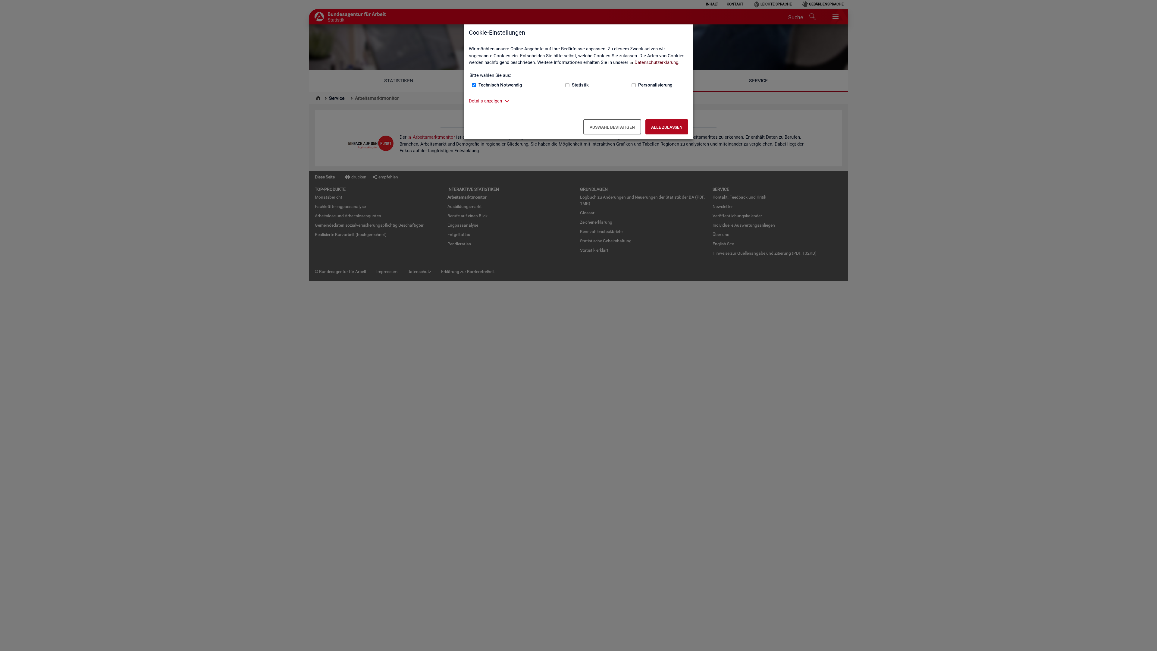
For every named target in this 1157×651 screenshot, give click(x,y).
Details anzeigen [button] (485, 101)
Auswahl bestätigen (612, 127)
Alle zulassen (666, 127)
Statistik (580, 85)
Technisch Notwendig (500, 85)
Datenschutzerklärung (656, 62)
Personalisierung (655, 85)
